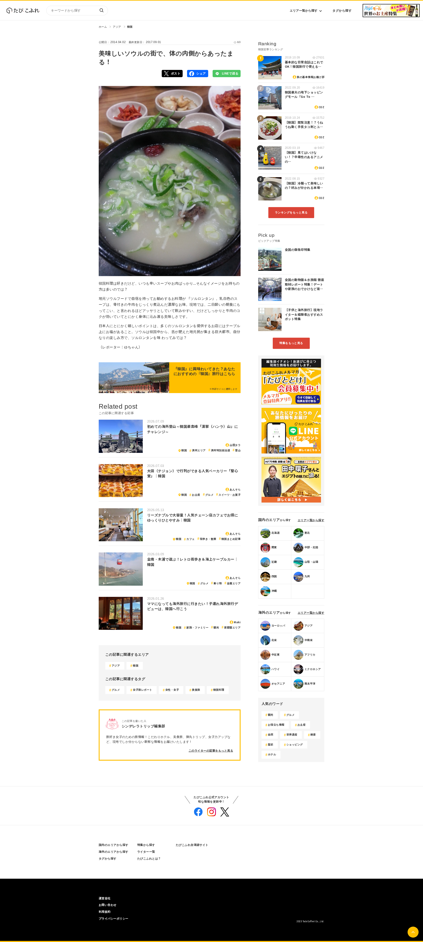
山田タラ (235, 445)
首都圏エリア (232, 627)
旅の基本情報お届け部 (310, 77)
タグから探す (342, 10)
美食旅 (196, 689)
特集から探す (146, 845)
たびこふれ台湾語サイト (192, 845)
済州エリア (199, 450)
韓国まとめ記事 (231, 539)
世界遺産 (291, 734)
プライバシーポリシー (113, 918)
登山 (238, 450)
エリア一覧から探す (303, 10)
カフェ (190, 539)
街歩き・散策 (208, 539)
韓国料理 (218, 689)
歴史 (270, 744)
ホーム (103, 26)
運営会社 (105, 898)
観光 (216, 627)
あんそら (235, 489)
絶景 (313, 734)
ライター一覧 (146, 851)
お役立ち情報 (276, 724)
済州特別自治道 (220, 450)
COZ (321, 107)
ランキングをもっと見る (291, 212)
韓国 (130, 26)
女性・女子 (172, 689)
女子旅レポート (142, 689)
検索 (101, 10)
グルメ (209, 494)
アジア (117, 26)
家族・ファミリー (197, 627)
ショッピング (294, 744)
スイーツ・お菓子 (230, 494)
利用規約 (105, 911)
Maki (237, 622)
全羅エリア (234, 583)
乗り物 (217, 583)
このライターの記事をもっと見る (211, 750)
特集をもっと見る (291, 343)
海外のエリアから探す (113, 851)
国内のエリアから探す (113, 845)
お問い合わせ (108, 905)
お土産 (196, 494)
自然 (270, 734)
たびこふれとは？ (149, 858)
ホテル (272, 754)
